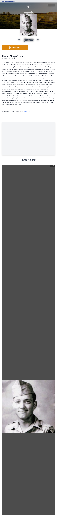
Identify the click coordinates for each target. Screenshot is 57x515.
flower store (27, 111)
